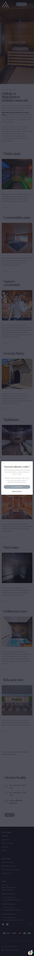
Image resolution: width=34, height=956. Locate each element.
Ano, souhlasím (17, 487)
